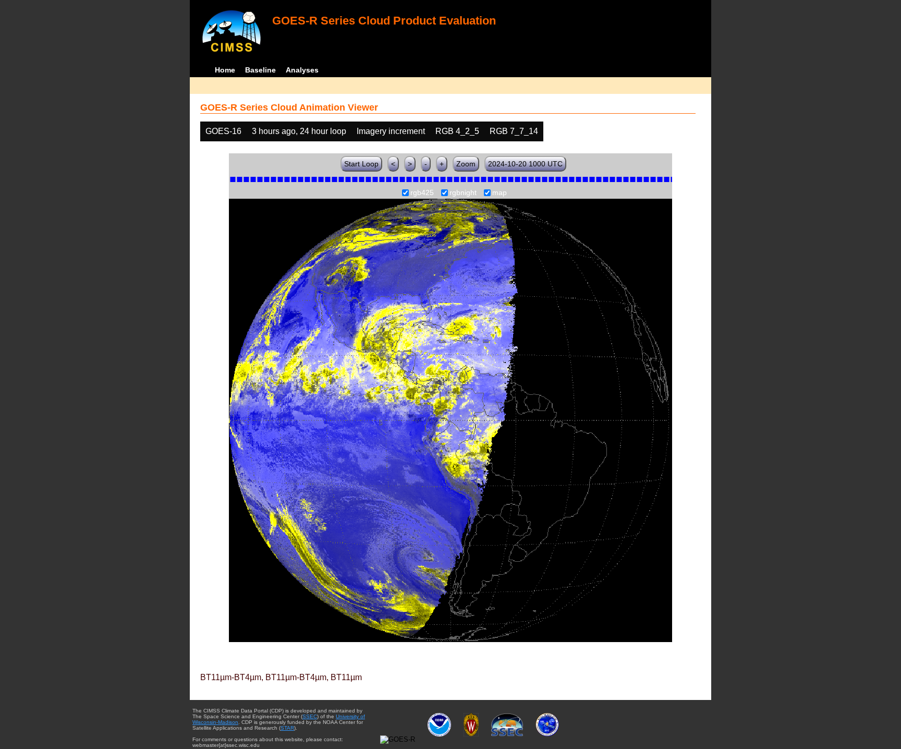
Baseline (260, 70)
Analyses (302, 70)
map (499, 193)
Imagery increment (391, 131)
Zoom (466, 164)
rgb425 (422, 193)
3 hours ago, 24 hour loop (299, 131)
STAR (287, 728)
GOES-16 (223, 131)
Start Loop (361, 164)
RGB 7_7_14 (514, 131)
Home (225, 70)
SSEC (309, 716)
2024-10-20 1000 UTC (525, 164)
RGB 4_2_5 (457, 131)
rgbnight (463, 193)
